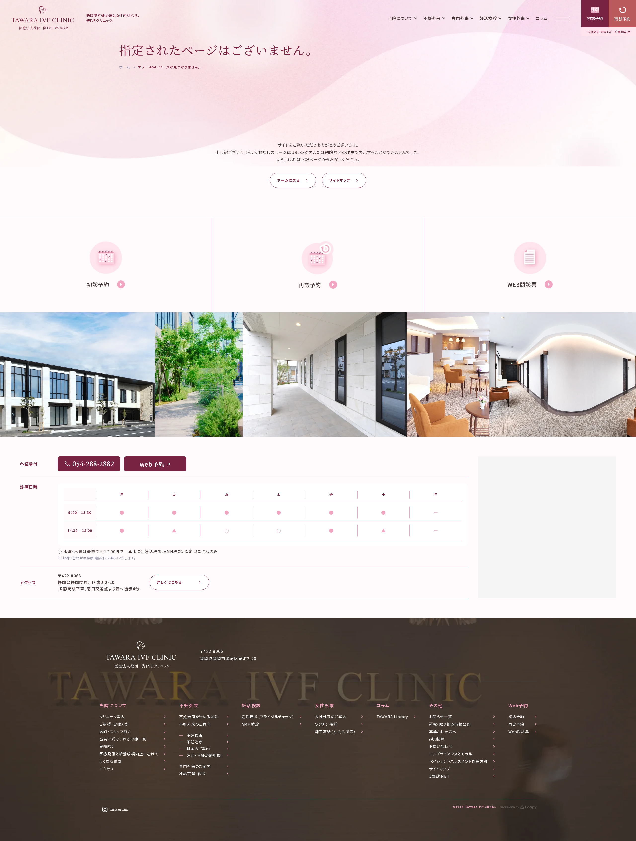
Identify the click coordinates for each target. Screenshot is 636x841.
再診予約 (622, 19)
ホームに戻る (288, 180)
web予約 (152, 464)
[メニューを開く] (562, 18)
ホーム (124, 67)
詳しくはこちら (169, 582)
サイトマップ (340, 180)
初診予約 (595, 18)
